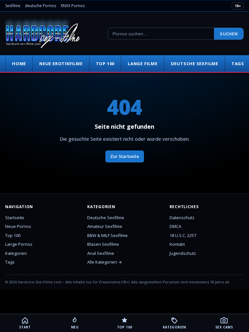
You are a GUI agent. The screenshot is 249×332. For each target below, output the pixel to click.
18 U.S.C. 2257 (183, 235)
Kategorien (16, 253)
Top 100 (105, 63)
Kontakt (177, 244)
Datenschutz (182, 217)
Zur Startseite (124, 156)
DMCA (175, 226)
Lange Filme (143, 63)
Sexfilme (12, 5)
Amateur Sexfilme (104, 226)
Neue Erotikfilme (60, 63)
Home (19, 63)
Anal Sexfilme (100, 253)
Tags (10, 262)
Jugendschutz (183, 253)
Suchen (229, 34)
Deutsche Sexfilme (194, 63)
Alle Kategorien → (104, 262)
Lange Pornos (18, 244)
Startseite (14, 217)
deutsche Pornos (40, 5)
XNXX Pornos (73, 5)
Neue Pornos (18, 226)
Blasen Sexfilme (103, 244)
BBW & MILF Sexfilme (107, 235)
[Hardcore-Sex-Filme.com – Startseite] (43, 34)
